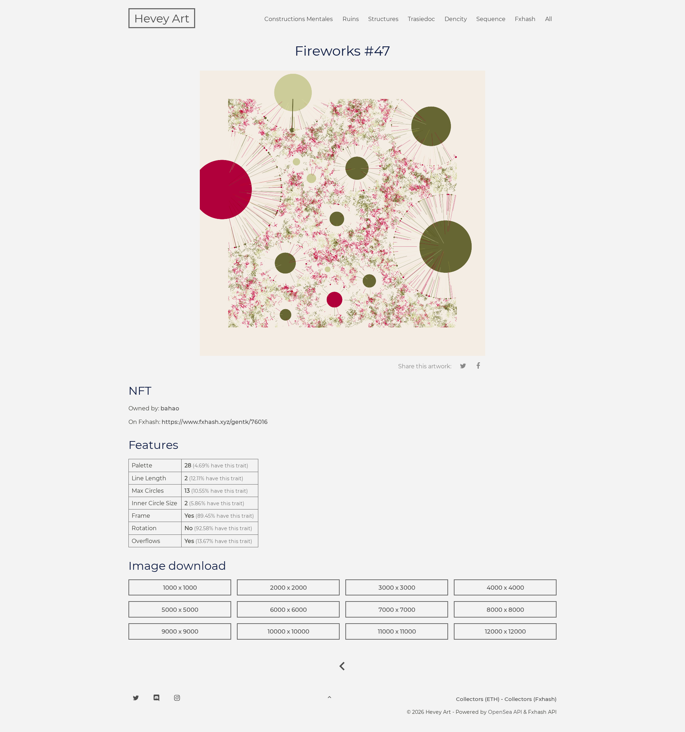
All (548, 19)
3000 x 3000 (397, 587)
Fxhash (525, 19)
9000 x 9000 (180, 631)
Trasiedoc (421, 19)
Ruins (350, 19)
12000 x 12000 (505, 631)
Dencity (456, 19)
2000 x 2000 (288, 587)
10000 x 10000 (288, 631)
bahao (170, 408)
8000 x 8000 (505, 609)
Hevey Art (161, 18)
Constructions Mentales (298, 19)
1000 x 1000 (180, 587)
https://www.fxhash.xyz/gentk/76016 (215, 422)
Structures (383, 19)
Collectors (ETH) (477, 699)
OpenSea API (505, 712)
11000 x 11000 (397, 631)
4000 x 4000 (505, 587)
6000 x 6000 (288, 609)
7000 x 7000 (397, 609)
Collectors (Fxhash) (530, 699)
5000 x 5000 (180, 609)
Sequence (491, 19)
